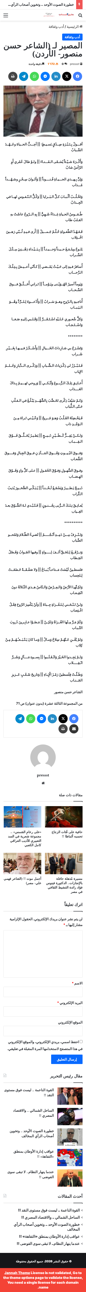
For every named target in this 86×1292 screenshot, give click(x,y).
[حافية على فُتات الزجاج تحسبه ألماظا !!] (64, 817)
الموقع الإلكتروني (70, 1022)
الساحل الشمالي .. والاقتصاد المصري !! (50, 1217)
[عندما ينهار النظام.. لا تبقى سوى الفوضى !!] (70, 1178)
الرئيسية (73, 26)
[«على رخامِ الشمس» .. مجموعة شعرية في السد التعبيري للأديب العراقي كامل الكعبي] (22, 817)
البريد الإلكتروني (70, 1003)
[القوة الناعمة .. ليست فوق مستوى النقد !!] (70, 1096)
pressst (74, 64)
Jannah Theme (17, 1273)
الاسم (77, 983)
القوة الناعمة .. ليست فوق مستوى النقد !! (49, 1210)
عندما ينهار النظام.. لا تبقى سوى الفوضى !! (48, 1243)
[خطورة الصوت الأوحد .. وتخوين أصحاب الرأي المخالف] (70, 1137)
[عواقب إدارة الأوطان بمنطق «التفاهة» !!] (70, 1157)
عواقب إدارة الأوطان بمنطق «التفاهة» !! (49, 1236)
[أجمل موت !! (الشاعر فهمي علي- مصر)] (22, 863)
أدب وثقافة (56, 26)
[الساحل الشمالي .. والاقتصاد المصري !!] (70, 1116)
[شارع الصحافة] (56, 15)
